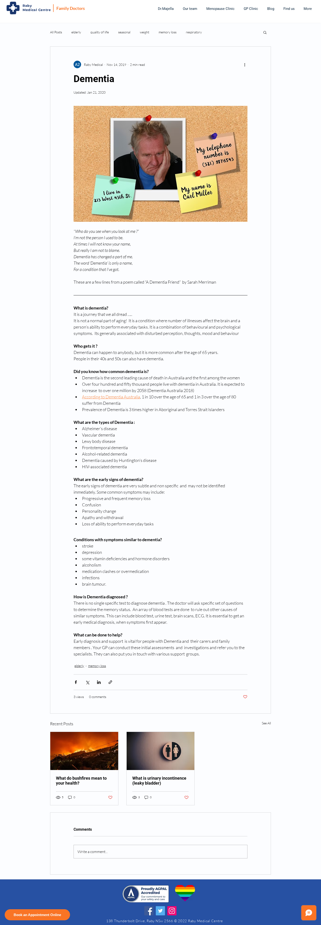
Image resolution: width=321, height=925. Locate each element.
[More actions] (244, 64)
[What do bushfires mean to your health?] (84, 751)
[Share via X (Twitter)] (87, 682)
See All (266, 723)
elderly (76, 32)
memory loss (167, 32)
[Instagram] (171, 910)
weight (144, 32)
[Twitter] (160, 910)
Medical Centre (37, 10)
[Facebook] (148, 910)
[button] (190, 9)
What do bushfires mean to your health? (81, 781)
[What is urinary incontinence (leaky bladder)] (161, 751)
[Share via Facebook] (76, 682)
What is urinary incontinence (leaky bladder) (159, 781)
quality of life (99, 32)
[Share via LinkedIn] (99, 682)
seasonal (124, 32)
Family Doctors (70, 8)
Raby (27, 6)
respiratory (194, 32)
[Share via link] (110, 682)
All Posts (56, 32)
